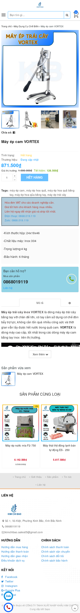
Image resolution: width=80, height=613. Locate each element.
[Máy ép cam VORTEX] (8, 379)
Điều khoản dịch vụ (13, 560)
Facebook (10, 577)
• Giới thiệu (35, 477)
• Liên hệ (40, 484)
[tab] (40, 303)
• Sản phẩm (51, 477)
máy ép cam (17, 190)
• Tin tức (67, 477)
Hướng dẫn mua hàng (14, 547)
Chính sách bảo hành (54, 560)
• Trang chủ (19, 477)
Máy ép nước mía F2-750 (20, 445)
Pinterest (10, 595)
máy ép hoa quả (36, 190)
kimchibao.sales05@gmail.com (24, 532)
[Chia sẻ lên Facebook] (14, 132)
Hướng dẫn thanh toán (15, 551)
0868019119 (15, 281)
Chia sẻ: (6, 132)
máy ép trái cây (56, 195)
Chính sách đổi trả (52, 556)
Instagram (11, 586)
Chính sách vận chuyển (55, 551)
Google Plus (12, 590)
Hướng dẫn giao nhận (14, 556)
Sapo (47, 609)
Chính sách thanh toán (55, 547)
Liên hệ (7, 288)
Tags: (5, 190)
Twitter (8, 581)
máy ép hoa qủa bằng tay (30, 195)
